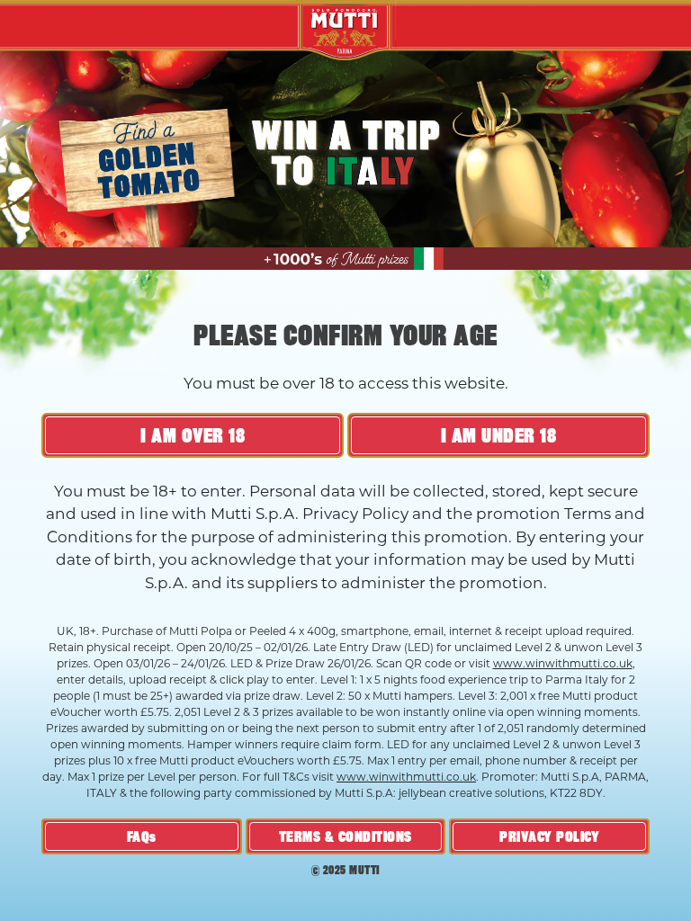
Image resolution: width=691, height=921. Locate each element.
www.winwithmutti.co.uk (563, 663)
